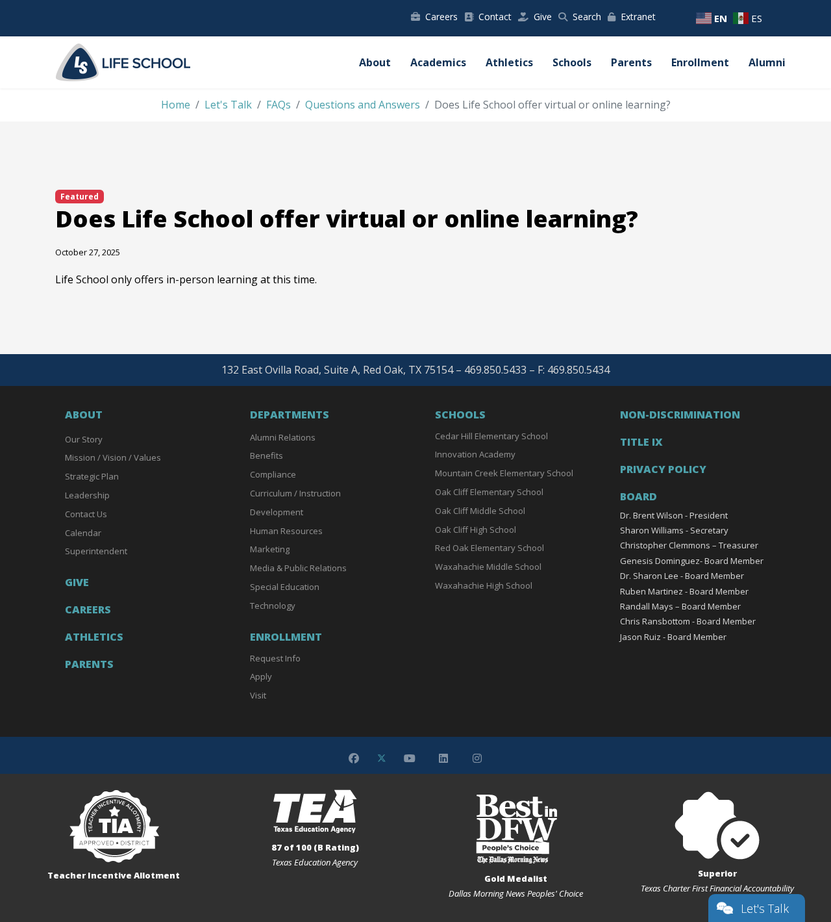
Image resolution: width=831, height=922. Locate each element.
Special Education (284, 587)
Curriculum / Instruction (295, 493)
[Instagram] (477, 758)
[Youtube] (409, 758)
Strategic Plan (92, 476)
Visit (258, 695)
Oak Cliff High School (475, 529)
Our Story (84, 439)
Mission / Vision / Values (113, 457)
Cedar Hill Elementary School (491, 436)
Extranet (638, 16)
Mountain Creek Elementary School (504, 473)
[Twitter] (381, 758)
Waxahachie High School (483, 585)
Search (587, 16)
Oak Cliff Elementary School (489, 492)
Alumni (767, 62)
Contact (495, 16)
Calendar (83, 533)
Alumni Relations (283, 437)
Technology (272, 605)
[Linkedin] (443, 758)
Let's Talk (765, 908)
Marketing (270, 549)
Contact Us (86, 514)
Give (543, 16)
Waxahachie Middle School (488, 566)
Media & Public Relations (298, 568)
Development (276, 512)
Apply (261, 676)
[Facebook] (353, 758)
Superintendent (96, 551)
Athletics (509, 62)
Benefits (266, 455)
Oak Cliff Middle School (480, 511)
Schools (571, 62)
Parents (631, 62)
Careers (441, 16)
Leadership (87, 495)
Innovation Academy (475, 454)
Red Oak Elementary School (489, 548)
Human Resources (286, 531)
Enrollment (700, 62)
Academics (438, 62)
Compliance (273, 474)
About (375, 62)
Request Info (275, 658)
